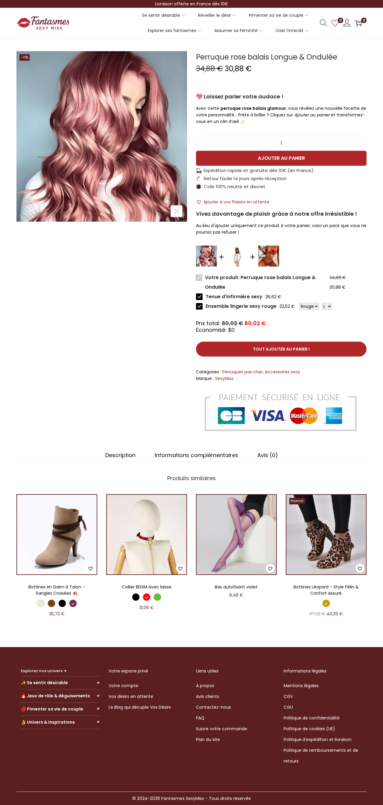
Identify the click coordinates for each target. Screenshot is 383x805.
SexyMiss (224, 378)
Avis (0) (267, 455)
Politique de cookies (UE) (309, 729)
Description (120, 455)
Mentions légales (301, 686)
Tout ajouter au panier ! (281, 349)
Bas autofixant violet (236, 587)
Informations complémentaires (196, 455)
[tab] (120, 455)
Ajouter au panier (281, 158)
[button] (232, 202)
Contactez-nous (213, 707)
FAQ (200, 718)
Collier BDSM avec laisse (146, 587)
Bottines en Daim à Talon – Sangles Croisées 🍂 (56, 590)
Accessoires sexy (54, 42)
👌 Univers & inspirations (48, 722)
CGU (288, 707)
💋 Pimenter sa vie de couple (52, 709)
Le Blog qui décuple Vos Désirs (140, 707)
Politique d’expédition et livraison (318, 739)
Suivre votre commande (221, 729)
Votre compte (123, 686)
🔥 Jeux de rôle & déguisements (55, 696)
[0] (335, 23)
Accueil (24, 42)
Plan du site (208, 739)
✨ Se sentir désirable (44, 683)
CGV (288, 696)
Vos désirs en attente (131, 696)
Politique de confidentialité (312, 718)
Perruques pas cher (97, 42)
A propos (205, 686)
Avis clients (207, 696)
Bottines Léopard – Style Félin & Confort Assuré (326, 590)
